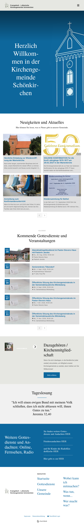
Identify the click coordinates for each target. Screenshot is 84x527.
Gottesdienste (46, 484)
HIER (67, 433)
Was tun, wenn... (68, 493)
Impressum (27, 516)
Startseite (43, 478)
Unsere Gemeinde (44, 491)
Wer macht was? (70, 503)
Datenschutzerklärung (38, 516)
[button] (58, 5)
